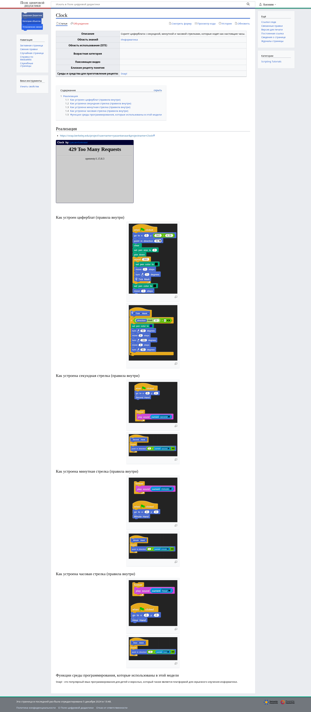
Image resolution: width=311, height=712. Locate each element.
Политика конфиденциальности (36, 707)
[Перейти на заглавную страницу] (32, 21)
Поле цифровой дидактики (32, 4)
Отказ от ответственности (111, 707)
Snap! (124, 73)
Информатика (129, 39)
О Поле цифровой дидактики (76, 707)
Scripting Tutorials (271, 61)
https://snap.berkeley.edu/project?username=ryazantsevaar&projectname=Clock (106, 135)
